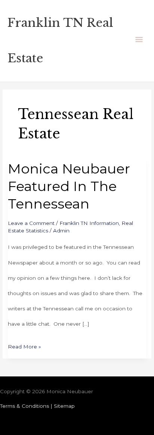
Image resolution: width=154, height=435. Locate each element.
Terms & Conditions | (27, 406)
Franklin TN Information (89, 223)
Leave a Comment (31, 223)
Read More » (24, 344)
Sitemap (64, 406)
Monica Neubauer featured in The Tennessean (69, 186)
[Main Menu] (139, 41)
